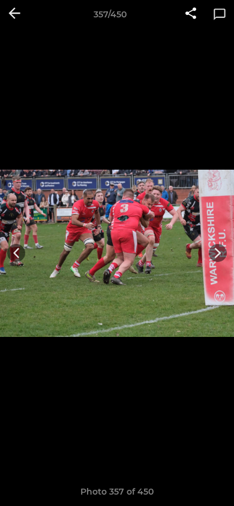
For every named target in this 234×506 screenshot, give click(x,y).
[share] (191, 14)
